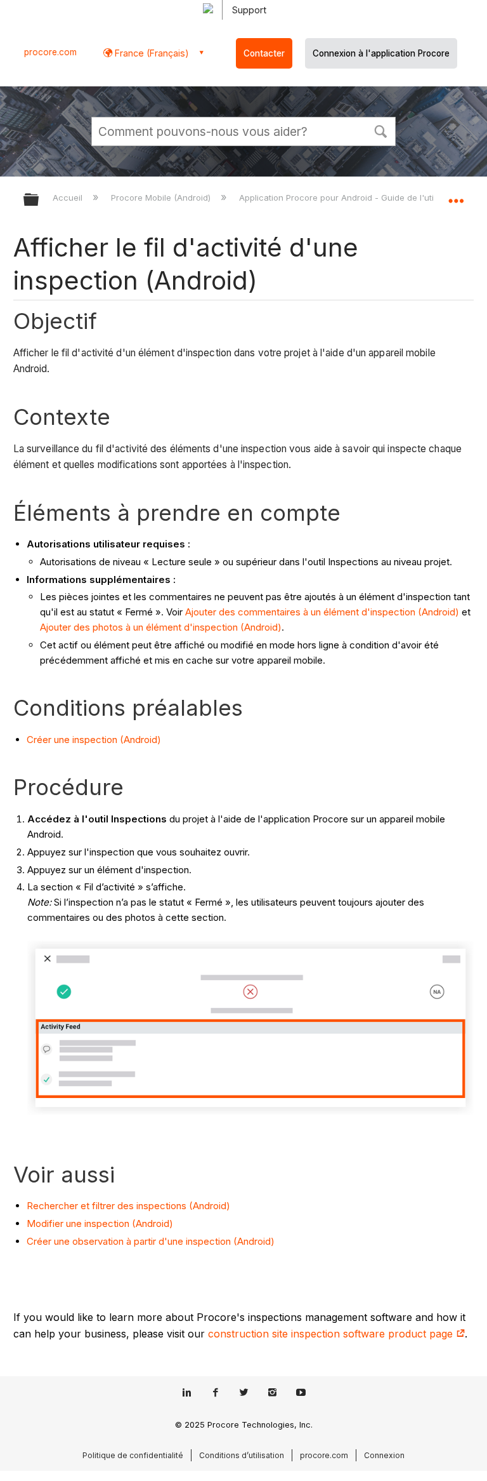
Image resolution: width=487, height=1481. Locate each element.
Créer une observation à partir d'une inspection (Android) (151, 1241)
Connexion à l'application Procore (381, 53)
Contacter (264, 53)
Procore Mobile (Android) (162, 197)
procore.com (50, 52)
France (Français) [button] (150, 53)
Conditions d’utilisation (241, 1455)
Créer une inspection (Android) (94, 740)
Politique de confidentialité (132, 1455)
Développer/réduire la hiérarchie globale (39, 200)
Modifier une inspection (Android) (100, 1223)
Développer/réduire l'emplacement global (456, 195)
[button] (380, 130)
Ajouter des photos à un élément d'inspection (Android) (161, 627)
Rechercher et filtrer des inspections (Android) (128, 1206)
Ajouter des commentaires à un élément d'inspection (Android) (322, 612)
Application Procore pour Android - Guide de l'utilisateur (352, 197)
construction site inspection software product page (332, 1333)
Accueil (69, 197)
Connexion (384, 1455)
